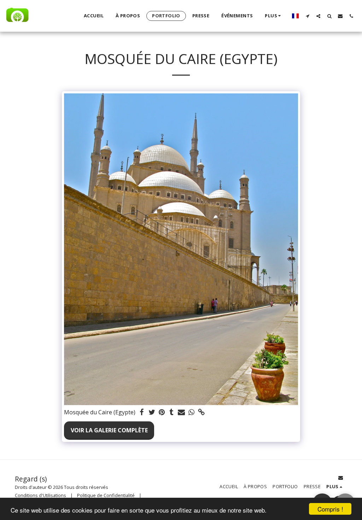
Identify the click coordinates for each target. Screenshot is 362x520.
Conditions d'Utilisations (40, 495)
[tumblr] (171, 412)
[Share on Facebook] (141, 412)
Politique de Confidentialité (106, 495)
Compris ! (330, 508)
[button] (307, 15)
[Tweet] (151, 412)
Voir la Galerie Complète (109, 430)
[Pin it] (161, 412)
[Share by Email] (181, 412)
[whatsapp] (191, 412)
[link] (201, 412)
